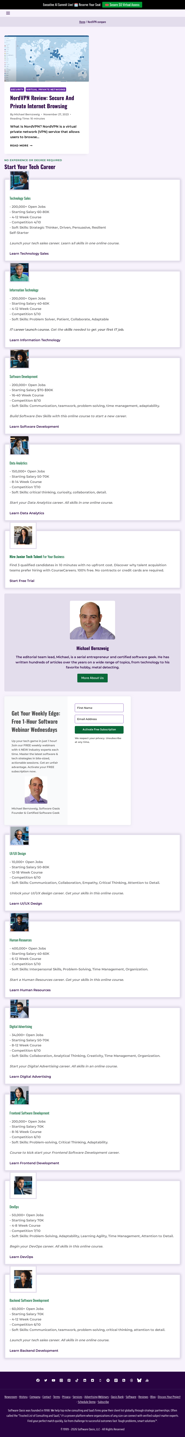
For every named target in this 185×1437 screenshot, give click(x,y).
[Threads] (131, 1380)
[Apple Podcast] (116, 1380)
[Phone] (100, 1380)
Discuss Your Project (169, 1396)
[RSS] (124, 1380)
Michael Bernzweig (27, 114)
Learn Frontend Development (34, 1163)
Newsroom (11, 1396)
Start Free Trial (22, 581)
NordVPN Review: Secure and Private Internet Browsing (42, 102)
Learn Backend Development (34, 1351)
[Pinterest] (69, 1380)
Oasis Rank (117, 1396)
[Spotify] (108, 1380)
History (23, 1396)
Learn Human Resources (30, 990)
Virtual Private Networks (45, 89)
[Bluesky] (139, 1380)
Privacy (66, 1396)
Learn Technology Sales (29, 254)
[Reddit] (92, 1380)
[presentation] (46, 58)
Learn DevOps (21, 1257)
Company (35, 1396)
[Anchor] (147, 1380)
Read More (21, 145)
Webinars (103, 1396)
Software (131, 1396)
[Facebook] (38, 1380)
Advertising (91, 1396)
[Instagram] (61, 1380)
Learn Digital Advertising (30, 1077)
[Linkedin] (84, 1380)
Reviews (143, 1396)
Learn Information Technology (35, 340)
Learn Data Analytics (27, 513)
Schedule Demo (87, 1401)
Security (17, 89)
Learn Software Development (34, 427)
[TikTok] (77, 1380)
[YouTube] (53, 1380)
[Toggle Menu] (8, 13)
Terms (56, 1396)
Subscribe (103, 1401)
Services (77, 1396)
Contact (46, 1396)
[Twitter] (45, 1380)
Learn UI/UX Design (26, 904)
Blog (153, 1396)
